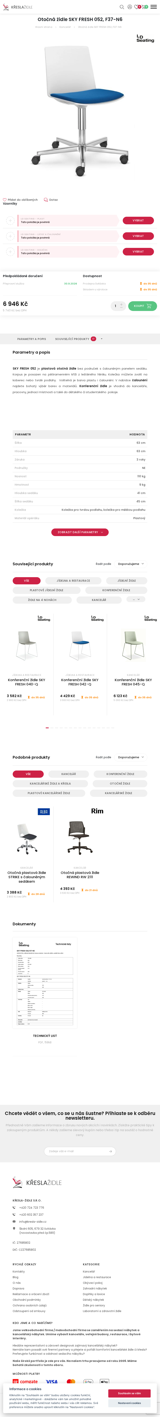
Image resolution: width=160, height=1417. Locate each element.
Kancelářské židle (118, 793)
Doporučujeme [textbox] (128, 564)
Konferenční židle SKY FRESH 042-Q (80, 682)
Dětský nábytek (93, 1300)
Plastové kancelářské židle (49, 793)
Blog (15, 1277)
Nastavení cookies (129, 1403)
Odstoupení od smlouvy (29, 1311)
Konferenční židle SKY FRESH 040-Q (26, 682)
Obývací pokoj (92, 1283)
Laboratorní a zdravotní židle (102, 1311)
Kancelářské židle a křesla (50, 784)
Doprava (18, 1288)
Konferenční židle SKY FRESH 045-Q (133, 682)
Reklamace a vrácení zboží (31, 1294)
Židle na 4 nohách (42, 600)
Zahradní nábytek (95, 1288)
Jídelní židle (126, 581)
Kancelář (65, 27)
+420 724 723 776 (31, 1208)
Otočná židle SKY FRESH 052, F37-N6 (100, 27)
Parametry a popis (31, 339)
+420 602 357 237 (31, 1215)
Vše (26, 581)
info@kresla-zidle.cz (32, 1222)
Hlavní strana (43, 27)
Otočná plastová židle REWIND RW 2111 (80, 875)
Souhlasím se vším (129, 1393)
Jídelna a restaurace (73, 581)
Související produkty (75, 339)
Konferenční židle (116, 590)
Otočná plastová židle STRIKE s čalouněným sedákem (26, 877)
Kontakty (19, 1271)
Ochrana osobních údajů (30, 1305)
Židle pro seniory (94, 1305)
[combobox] (130, 564)
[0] (143, 7)
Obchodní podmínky (27, 1300)
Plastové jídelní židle (46, 590)
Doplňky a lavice (94, 1294)
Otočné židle (120, 784)
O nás (17, 1283)
